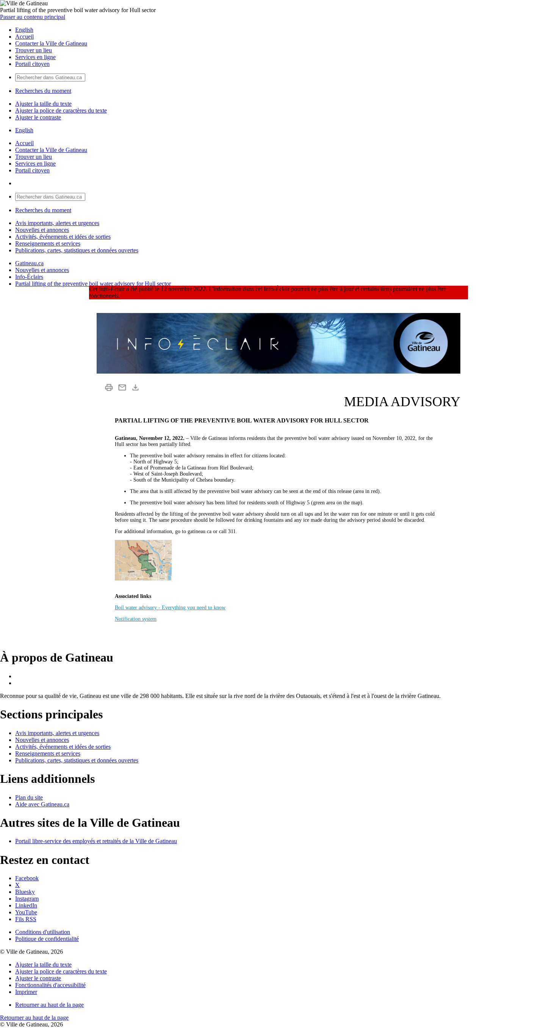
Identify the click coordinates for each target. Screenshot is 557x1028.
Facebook (27, 878)
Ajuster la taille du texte (43, 103)
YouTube (26, 912)
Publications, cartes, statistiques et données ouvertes (76, 250)
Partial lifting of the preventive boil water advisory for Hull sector (93, 283)
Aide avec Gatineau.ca (42, 804)
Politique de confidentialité (47, 939)
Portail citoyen (32, 64)
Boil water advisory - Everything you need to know (170, 607)
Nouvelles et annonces (42, 230)
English (24, 30)
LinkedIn (26, 905)
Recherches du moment (43, 91)
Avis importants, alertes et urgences (57, 223)
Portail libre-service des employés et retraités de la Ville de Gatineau (96, 841)
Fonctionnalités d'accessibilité (50, 985)
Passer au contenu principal (32, 17)
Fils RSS (25, 919)
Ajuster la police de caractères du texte (61, 110)
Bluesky (25, 892)
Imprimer (26, 992)
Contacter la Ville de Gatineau (51, 43)
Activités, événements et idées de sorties (63, 236)
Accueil (24, 36)
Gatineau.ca (29, 263)
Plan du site (29, 797)
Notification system (135, 619)
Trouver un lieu (33, 50)
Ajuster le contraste (38, 117)
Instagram (27, 898)
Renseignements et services (47, 243)
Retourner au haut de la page (49, 1004)
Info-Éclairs (29, 277)
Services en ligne (35, 57)
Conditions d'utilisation (42, 932)
